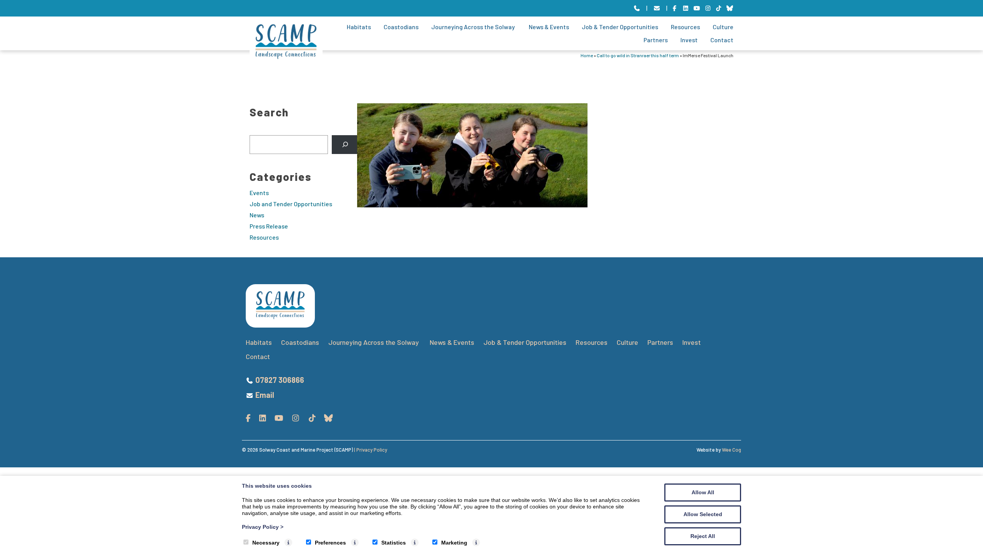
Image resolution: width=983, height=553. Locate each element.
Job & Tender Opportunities (620, 26)
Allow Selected (702, 514)
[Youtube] (696, 8)
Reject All (702, 536)
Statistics (393, 543)
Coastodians (401, 26)
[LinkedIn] (685, 8)
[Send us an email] (656, 8)
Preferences (330, 543)
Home (587, 55)
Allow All (703, 492)
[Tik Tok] (719, 8)
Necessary (266, 543)
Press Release (269, 226)
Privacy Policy (262, 527)
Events (259, 192)
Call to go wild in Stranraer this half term (638, 55)
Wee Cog (731, 450)
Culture (723, 26)
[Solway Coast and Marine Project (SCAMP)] (286, 56)
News (257, 215)
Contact (721, 39)
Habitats (359, 26)
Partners (656, 39)
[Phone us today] (636, 8)
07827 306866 (279, 379)
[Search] (345, 144)
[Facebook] (675, 8)
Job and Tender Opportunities (291, 203)
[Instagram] (708, 8)
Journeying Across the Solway (473, 26)
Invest (689, 39)
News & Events (549, 26)
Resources (685, 26)
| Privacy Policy (370, 450)
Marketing (454, 543)
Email (264, 394)
